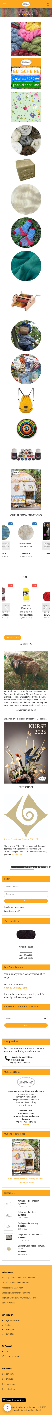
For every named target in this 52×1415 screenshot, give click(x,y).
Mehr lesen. (42, 705)
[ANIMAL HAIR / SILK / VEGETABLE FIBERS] (26, 199)
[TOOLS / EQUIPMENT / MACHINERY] (26, 301)
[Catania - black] (26, 934)
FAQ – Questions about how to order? (18, 1278)
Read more (17, 854)
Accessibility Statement (12, 1288)
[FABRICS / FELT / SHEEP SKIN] (26, 266)
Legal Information (13, 1320)
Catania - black (26, 947)
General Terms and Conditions (15, 1283)
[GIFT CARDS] (26, 73)
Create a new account (14, 907)
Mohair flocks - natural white (26, 545)
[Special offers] (46, 921)
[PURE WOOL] (26, 140)
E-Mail (26, 1125)
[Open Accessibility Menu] (7, 1408)
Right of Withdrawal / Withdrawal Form (19, 1298)
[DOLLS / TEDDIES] (26, 335)
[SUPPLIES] (26, 428)
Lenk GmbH (36, 1410)
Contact (8, 1325)
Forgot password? (12, 911)
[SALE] (26, 38)
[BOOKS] (26, 369)
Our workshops (8, 1384)
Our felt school (8, 1389)
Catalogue (9, 1329)
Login (26, 901)
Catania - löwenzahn (26, 606)
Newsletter (9, 1334)
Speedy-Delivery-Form (15, 987)
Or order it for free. (26, 1182)
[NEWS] (26, 107)
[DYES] (26, 454)
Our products (8, 1379)
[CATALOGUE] (26, 489)
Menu (4, 4)
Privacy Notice (8, 1303)
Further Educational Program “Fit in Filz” (21, 839)
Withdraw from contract (13, 1400)
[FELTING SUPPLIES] (26, 169)
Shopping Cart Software (15, 1407)
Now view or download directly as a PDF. (26, 1178)
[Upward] (44, 1411)
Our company (8, 1374)
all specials (12, 637)
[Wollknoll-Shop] (25, 4)
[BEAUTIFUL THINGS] (26, 401)
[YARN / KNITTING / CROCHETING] (26, 232)
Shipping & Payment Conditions (16, 1293)
